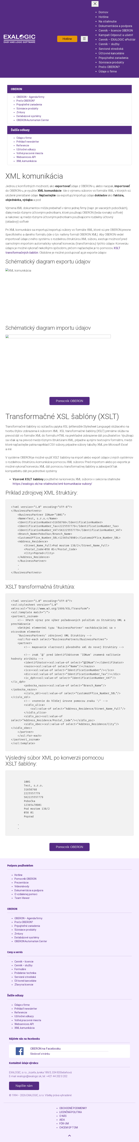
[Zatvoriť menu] (95, 4)
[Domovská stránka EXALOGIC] (19, 39)
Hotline (67, 39)
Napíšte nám (24, 1085)
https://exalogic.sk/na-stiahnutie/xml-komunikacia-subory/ (52, 483)
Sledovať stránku (40, 1053)
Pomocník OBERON (69, 401)
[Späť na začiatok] (69, 1135)
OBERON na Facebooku (45, 1048)
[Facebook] (20, 1051)
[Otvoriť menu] (84, 39)
